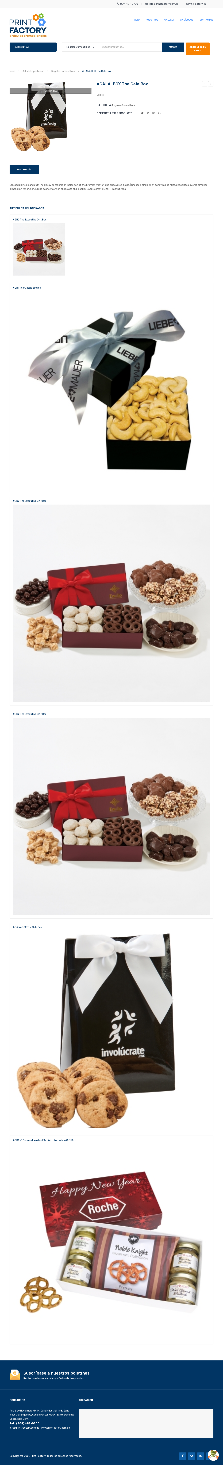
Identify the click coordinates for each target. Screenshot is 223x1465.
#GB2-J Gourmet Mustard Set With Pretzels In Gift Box (44, 1140)
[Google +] (153, 113)
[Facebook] (137, 113)
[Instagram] (200, 1456)
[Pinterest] (148, 113)
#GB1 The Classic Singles (210, 84)
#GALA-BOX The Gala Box (204, 84)
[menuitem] (136, 19)
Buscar (173, 47)
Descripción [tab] (24, 169)
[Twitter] (142, 113)
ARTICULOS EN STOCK (198, 49)
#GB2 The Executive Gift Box (30, 219)
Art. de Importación (33, 71)
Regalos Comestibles (63, 71)
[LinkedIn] (159, 113)
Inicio (12, 71)
